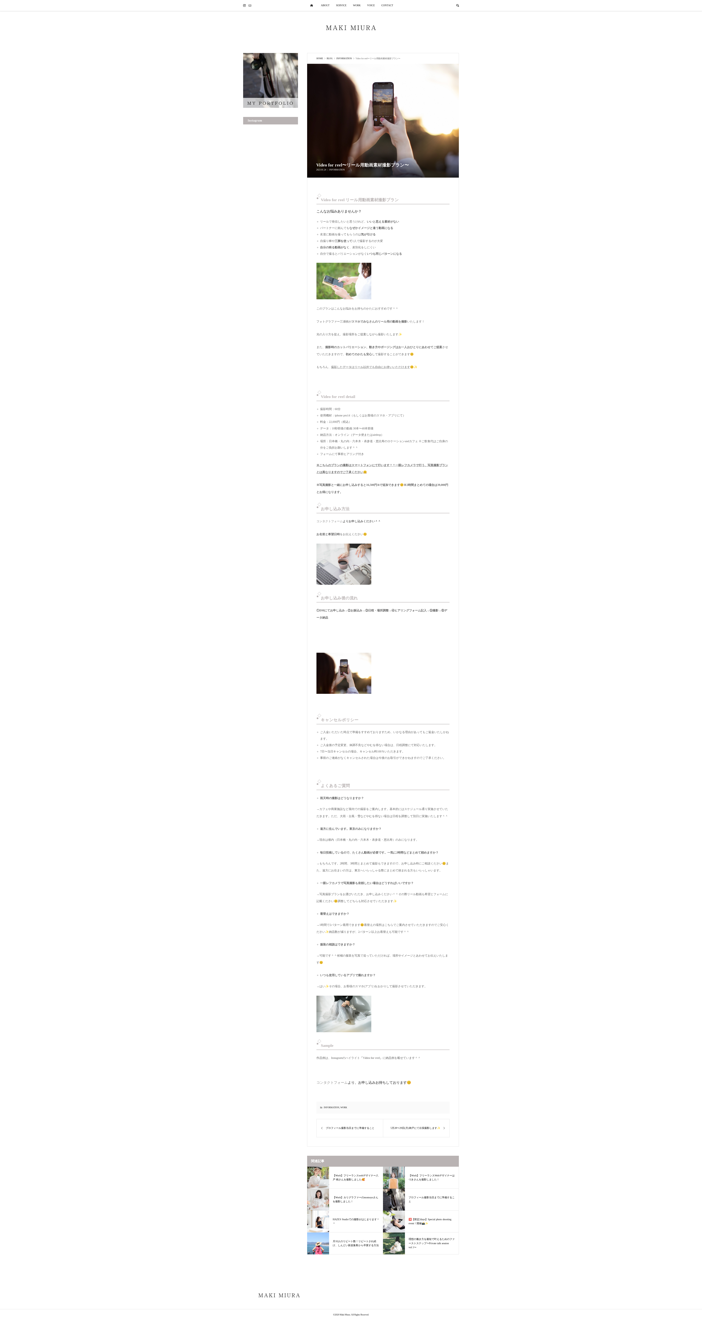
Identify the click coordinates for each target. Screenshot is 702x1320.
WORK (357, 5)
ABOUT (325, 5)
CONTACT (387, 5)
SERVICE (341, 5)
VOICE (371, 5)
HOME (311, 5)
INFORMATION (337, 169)
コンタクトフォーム (329, 521)
